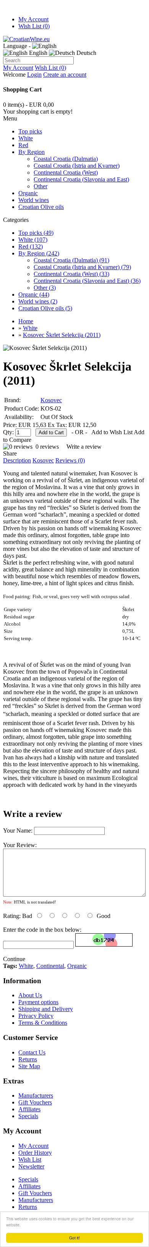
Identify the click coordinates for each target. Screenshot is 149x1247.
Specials (28, 1116)
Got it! (74, 1238)
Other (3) (45, 287)
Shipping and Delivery (45, 1009)
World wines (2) (37, 301)
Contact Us (31, 1052)
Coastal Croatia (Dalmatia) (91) (71, 260)
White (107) (32, 239)
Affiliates (29, 1109)
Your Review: (20, 845)
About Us (30, 995)
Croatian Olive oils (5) (45, 308)
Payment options (38, 1002)
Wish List (29, 1159)
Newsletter (31, 1166)
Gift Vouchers (35, 1102)
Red (23, 145)
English (37, 53)
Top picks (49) (35, 232)
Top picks (30, 131)
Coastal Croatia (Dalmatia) (66, 159)
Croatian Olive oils (41, 207)
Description (17, 460)
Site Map (29, 1066)
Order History (35, 1152)
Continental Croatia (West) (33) (71, 274)
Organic (28, 193)
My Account (33, 19)
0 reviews (47, 446)
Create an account (64, 74)
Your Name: (17, 830)
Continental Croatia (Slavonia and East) (81, 179)
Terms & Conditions (42, 1022)
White (25, 138)
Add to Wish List (112, 432)
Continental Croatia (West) (66, 172)
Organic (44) (33, 294)
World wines (33, 200)
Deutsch (85, 53)
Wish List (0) (34, 26)
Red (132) (30, 246)
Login (34, 74)
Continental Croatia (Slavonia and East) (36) (87, 281)
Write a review (84, 446)
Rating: (12, 916)
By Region (31, 152)
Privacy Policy (35, 1016)
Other (40, 186)
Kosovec (51, 400)
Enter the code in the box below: (42, 929)
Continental (50, 966)
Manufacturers (35, 1095)
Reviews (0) (70, 460)
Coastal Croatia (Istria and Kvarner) (77, 165)
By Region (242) (38, 253)
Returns (27, 1059)
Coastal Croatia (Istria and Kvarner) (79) (82, 267)
